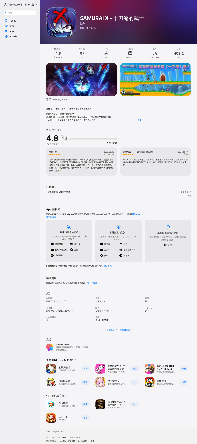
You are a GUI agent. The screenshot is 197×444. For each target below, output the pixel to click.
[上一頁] (43, 79)
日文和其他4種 (102, 311)
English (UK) (58, 431)
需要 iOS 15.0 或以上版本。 (58, 311)
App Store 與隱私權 (67, 441)
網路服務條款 (51, 441)
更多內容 (108, 265)
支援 (92, 441)
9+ (146, 311)
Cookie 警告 (83, 441)
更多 (140, 119)
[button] (20, 20)
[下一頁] (194, 79)
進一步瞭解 (92, 283)
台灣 (48, 431)
